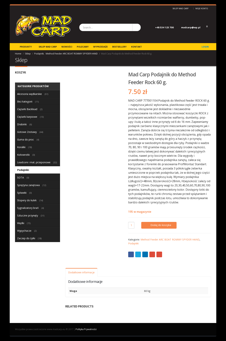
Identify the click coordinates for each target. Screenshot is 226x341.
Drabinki (22, 124)
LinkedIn (145, 254)
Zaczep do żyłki (26, 238)
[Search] (136, 27)
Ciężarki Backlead (27, 109)
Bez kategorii (24, 101)
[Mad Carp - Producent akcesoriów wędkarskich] (43, 27)
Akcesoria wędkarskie (29, 94)
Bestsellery (119, 46)
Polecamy (83, 46)
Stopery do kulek (27, 200)
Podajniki (133, 243)
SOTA (20, 177)
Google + (152, 254)
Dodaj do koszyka (160, 225)
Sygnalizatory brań (28, 208)
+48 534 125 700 (164, 27)
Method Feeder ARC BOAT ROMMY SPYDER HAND (170, 239)
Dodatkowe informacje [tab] (81, 272)
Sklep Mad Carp (181, 8)
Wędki (20, 223)
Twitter (138, 254)
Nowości (66, 46)
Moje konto (201, 8)
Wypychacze (24, 230)
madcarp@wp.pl (190, 27)
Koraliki (21, 147)
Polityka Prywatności (86, 329)
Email (159, 254)
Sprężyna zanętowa (28, 185)
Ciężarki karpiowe (27, 116)
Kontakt (136, 46)
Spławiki (21, 192)
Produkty (26, 46)
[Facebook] (16, 8)
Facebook (131, 254)
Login (205, 46)
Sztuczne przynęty (27, 215)
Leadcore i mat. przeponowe (33, 162)
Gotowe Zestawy (27, 132)
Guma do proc (25, 139)
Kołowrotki (23, 154)
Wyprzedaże (100, 46)
